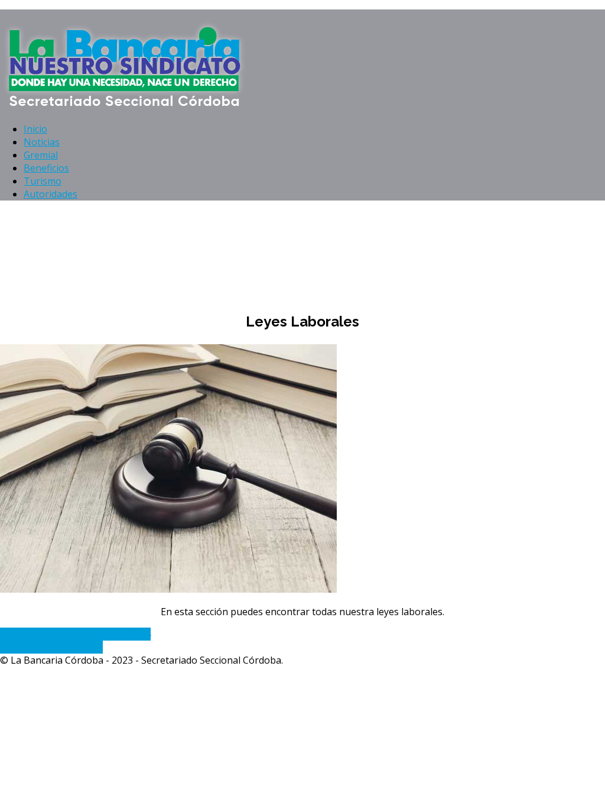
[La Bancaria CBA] (126, 106)
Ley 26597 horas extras (51, 647)
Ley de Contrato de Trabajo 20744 (75, 634)
